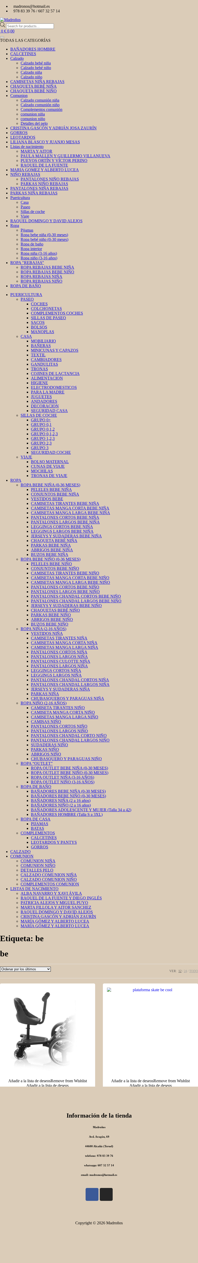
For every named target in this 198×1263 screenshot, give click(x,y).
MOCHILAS (42, 471)
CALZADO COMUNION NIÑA (49, 875)
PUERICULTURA (26, 294)
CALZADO (20, 851)
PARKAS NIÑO (45, 749)
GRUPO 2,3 (41, 443)
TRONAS (39, 369)
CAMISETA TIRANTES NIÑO (58, 708)
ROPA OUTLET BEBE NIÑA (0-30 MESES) (69, 768)
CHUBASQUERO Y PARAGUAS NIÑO (66, 759)
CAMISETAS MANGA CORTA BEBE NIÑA (70, 508)
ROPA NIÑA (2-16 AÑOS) (43, 629)
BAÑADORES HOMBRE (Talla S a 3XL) (67, 814)
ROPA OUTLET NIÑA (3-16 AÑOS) (62, 777)
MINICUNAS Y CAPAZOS (54, 350)
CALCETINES (44, 837)
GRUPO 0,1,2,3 (44, 434)
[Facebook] (92, 1194)
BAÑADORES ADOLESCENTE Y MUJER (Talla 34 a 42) (81, 810)
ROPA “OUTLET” (37, 763)
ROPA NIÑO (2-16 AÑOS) (44, 703)
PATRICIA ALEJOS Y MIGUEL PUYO (54, 902)
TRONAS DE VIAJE (49, 475)
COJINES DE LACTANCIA (55, 373)
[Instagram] (106, 1194)
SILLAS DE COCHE (39, 415)
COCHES (39, 304)
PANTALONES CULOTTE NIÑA (60, 661)
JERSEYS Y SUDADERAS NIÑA (60, 689)
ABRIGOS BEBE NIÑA (52, 550)
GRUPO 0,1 (41, 424)
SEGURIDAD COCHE (51, 452)
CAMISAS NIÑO (46, 721)
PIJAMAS (39, 824)
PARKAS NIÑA (45, 694)
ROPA (15, 480)
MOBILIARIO (43, 341)
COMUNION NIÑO (38, 865)
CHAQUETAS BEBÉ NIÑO (55, 610)
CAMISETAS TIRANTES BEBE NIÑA (65, 503)
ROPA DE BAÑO (36, 786)
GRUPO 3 (39, 448)
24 (185, 971)
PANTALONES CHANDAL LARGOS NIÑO (70, 740)
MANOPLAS (42, 332)
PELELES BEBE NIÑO (51, 564)
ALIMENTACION (47, 378)
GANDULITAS (44, 364)
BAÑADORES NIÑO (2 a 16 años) (61, 805)
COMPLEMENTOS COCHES (57, 313)
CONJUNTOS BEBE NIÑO (55, 568)
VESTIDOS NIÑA (47, 633)
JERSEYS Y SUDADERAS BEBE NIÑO (66, 605)
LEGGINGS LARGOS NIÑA (56, 675)
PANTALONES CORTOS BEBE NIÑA (65, 517)
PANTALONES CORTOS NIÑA (59, 652)
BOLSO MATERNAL (50, 462)
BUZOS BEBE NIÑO (49, 624)
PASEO (27, 299)
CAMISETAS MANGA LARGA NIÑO (64, 717)
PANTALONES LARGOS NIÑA (59, 656)
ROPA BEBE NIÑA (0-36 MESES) (50, 485)
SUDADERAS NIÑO (49, 745)
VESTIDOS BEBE (47, 499)
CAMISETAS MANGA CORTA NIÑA (64, 643)
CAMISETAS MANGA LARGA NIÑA (64, 647)
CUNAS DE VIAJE (48, 466)
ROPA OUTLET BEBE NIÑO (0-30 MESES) (69, 772)
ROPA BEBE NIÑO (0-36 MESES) (50, 559)
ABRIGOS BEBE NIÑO (52, 619)
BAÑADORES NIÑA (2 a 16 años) (60, 800)
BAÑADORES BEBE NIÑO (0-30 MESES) (68, 796)
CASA (26, 336)
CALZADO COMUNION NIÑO (49, 879)
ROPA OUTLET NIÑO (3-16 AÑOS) (62, 782)
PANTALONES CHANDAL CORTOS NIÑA (70, 680)
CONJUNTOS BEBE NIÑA (55, 494)
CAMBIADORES (46, 359)
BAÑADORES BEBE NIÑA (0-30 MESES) (68, 791)
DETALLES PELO (37, 870)
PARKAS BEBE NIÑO (51, 615)
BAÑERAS (41, 345)
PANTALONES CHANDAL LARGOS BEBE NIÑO (76, 601)
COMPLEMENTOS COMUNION (50, 884)
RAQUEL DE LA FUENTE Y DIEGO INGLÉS (61, 898)
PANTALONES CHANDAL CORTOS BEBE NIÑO (76, 596)
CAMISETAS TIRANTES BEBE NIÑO (65, 573)
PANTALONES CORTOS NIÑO (59, 726)
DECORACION (45, 406)
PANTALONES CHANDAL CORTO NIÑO (69, 735)
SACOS (38, 322)
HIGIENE (39, 383)
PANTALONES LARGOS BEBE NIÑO (65, 591)
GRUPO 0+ (41, 420)
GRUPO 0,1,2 (43, 429)
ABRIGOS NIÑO (46, 754)
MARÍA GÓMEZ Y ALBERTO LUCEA (55, 921)
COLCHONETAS (46, 308)
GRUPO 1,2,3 (43, 438)
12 (180, 971)
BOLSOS (39, 327)
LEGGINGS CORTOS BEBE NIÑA (62, 526)
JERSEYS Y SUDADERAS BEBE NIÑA (66, 536)
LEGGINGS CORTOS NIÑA (56, 670)
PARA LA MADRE (47, 392)
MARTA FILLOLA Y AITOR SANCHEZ (56, 907)
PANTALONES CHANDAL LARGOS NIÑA (70, 684)
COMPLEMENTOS (38, 833)
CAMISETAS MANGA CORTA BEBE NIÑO (70, 578)
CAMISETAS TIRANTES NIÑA (59, 638)
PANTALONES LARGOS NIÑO (59, 731)
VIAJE (26, 457)
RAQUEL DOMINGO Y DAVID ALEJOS (57, 912)
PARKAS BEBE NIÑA (51, 545)
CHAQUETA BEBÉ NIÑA (54, 540)
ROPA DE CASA (36, 819)
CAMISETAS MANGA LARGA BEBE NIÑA (70, 513)
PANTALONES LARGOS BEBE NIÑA (65, 522)
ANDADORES (44, 401)
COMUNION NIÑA (38, 861)
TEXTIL (38, 355)
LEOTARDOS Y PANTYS (54, 842)
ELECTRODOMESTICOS (54, 387)
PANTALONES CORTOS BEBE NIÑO (65, 587)
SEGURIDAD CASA (49, 410)
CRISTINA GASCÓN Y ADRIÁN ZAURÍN (58, 916)
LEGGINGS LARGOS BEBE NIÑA (62, 531)
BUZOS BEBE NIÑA (49, 554)
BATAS (37, 828)
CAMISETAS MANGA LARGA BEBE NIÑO (70, 582)
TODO (193, 971)
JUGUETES (41, 397)
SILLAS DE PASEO (48, 318)
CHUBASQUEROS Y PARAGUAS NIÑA (67, 698)
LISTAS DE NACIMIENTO (34, 889)
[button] (47, 1081)
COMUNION (22, 856)
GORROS (39, 847)
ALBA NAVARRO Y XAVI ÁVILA (51, 893)
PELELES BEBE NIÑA (51, 489)
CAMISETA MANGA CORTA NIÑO (63, 712)
